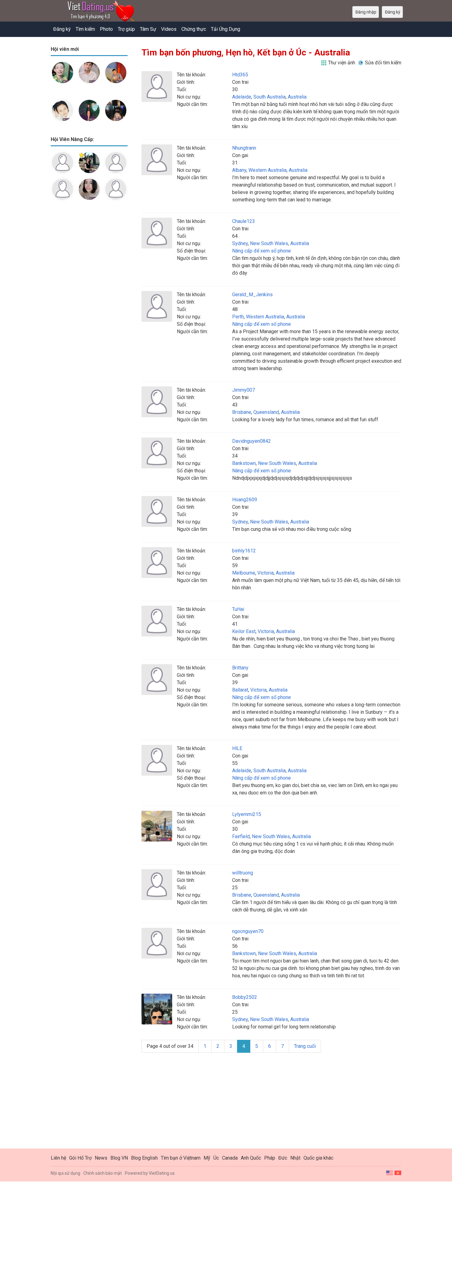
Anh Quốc (251, 1158)
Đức (282, 1158)
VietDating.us (162, 1173)
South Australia (269, 97)
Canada (230, 1158)
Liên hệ (58, 1158)
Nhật (295, 1158)
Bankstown (244, 463)
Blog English (144, 1158)
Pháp (269, 1158)
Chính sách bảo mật (102, 1173)
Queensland (266, 412)
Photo (106, 29)
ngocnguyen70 (248, 931)
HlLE (237, 748)
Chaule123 (243, 221)
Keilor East (244, 631)
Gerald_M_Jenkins (252, 294)
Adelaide (241, 97)
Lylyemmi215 (246, 814)
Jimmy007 (243, 390)
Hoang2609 (244, 500)
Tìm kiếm (85, 29)
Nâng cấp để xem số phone (261, 251)
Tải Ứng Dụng (225, 29)
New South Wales (269, 243)
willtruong (242, 873)
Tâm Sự (148, 29)
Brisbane (241, 412)
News (101, 1158)
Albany (239, 170)
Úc (216, 1158)
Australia (297, 97)
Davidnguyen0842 (251, 441)
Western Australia (267, 170)
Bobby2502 (244, 997)
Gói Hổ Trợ (80, 1158)
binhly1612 (244, 551)
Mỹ (207, 1158)
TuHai (238, 609)
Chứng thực (193, 29)
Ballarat (240, 690)
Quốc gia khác (318, 1158)
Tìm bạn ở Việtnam (180, 1158)
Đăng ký (62, 29)
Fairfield (241, 836)
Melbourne (243, 573)
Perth (238, 317)
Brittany (240, 668)
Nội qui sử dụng (65, 1173)
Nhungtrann (244, 148)
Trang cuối (305, 1046)
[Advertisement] (89, 303)
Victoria (265, 573)
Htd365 (240, 75)
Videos (168, 29)
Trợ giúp (126, 29)
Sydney (240, 243)
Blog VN (119, 1158)
